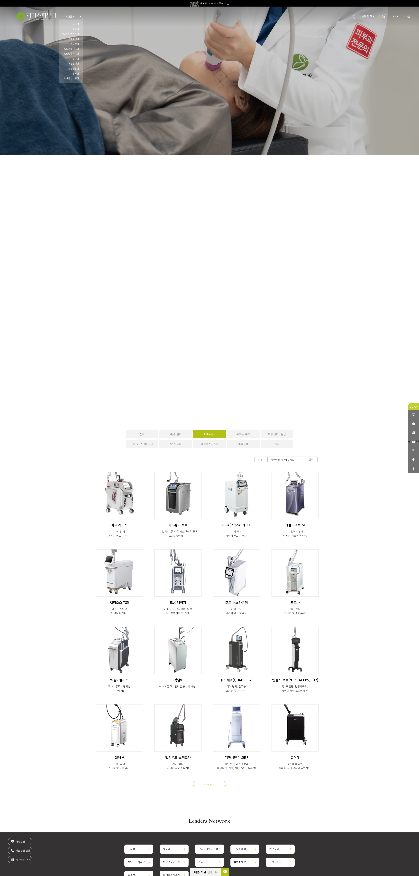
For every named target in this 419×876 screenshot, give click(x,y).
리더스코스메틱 (23, 860)
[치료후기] (413, 450)
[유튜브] (413, 441)
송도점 (76, 73)
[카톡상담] (413, 423)
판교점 (76, 58)
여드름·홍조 (243, 434)
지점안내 (70, 16)
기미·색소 (209, 434)
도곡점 (76, 23)
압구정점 (74, 43)
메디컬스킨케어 (209, 444)
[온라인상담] (413, 414)
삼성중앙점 (73, 68)
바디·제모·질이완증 (142, 444)
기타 (276, 444)
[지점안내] (413, 459)
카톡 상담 (20, 842)
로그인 (407, 16)
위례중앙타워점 (71, 78)
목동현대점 (73, 38)
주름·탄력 (176, 434)
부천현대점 (73, 63)
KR (394, 16)
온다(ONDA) (368, 16)
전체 (142, 434)
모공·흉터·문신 (277, 434)
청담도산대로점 (71, 48)
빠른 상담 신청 (203, 872)
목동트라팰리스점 (70, 33)
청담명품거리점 (71, 53)
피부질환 (243, 444)
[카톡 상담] (225, 872)
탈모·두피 (176, 444)
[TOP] (413, 468)
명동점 (76, 28)
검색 (311, 459)
